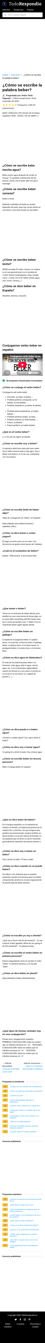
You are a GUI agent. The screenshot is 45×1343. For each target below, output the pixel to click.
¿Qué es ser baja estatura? (20, 1121)
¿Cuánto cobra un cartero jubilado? (23, 1132)
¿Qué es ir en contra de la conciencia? (24, 1230)
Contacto (20, 1324)
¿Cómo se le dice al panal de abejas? (24, 1225)
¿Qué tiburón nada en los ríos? (21, 1205)
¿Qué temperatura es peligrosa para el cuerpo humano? (24, 1210)
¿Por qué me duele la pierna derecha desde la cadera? (24, 1127)
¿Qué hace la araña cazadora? (21, 1221)
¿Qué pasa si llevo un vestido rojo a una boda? (25, 1111)
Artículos (6, 10)
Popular (30, 10)
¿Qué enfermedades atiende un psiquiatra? (22, 1101)
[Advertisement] (22, 45)
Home (5, 75)
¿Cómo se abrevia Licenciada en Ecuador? (26, 1091)
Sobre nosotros (7, 1325)
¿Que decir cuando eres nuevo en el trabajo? (24, 1241)
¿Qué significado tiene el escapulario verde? (24, 1246)
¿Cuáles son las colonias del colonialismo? (26, 1086)
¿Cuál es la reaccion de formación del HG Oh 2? (26, 1200)
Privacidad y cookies (35, 1325)
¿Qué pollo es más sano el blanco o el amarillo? (24, 1117)
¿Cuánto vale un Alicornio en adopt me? (25, 1106)
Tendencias (18, 10)
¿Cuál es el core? (16, 1095)
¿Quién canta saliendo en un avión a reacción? (24, 1235)
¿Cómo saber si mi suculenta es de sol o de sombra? (25, 1216)
